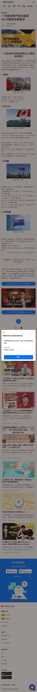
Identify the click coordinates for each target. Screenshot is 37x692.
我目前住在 (7, 347)
